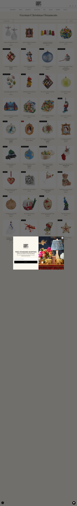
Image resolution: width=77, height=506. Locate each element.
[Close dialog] (62, 238)
